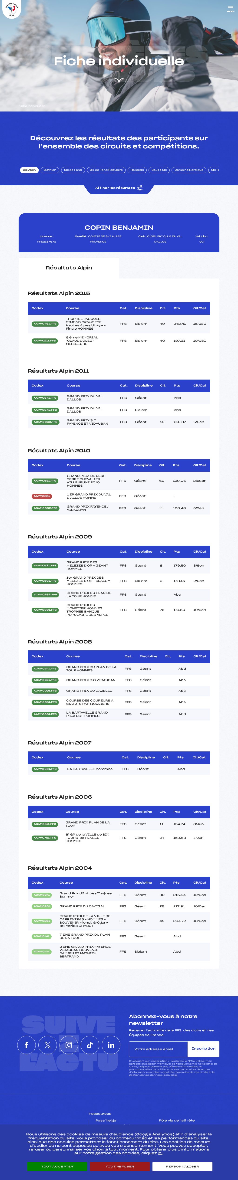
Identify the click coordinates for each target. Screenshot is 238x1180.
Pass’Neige (106, 1120)
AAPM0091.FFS (45, 610)
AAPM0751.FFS (45, 838)
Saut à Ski (159, 170)
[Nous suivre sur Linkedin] (111, 1045)
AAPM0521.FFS (45, 566)
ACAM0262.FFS (45, 595)
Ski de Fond (73, 170)
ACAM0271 (42, 895)
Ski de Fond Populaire (106, 170)
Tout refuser (120, 1166)
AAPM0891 (42, 921)
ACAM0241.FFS (45, 669)
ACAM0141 (42, 936)
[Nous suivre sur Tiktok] (90, 1045)
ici (175, 1075)
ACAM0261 (42, 906)
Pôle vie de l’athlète (177, 1120)
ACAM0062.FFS (45, 422)
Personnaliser (182, 1166)
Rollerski (137, 170)
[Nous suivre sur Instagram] (69, 1045)
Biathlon (50, 170)
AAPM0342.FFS (45, 410)
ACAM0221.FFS (45, 680)
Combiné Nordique (189, 170)
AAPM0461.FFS (45, 324)
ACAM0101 (42, 952)
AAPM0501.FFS (45, 581)
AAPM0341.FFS (45, 398)
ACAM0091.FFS (45, 691)
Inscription (203, 1048)
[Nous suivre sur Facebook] (26, 1045)
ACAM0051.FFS (45, 702)
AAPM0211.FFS (45, 341)
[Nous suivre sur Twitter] (47, 1045)
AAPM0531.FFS (45, 481)
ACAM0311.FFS (45, 824)
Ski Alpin (29, 170)
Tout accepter (57, 1166)
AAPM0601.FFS (45, 769)
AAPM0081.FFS (45, 714)
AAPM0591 (42, 496)
